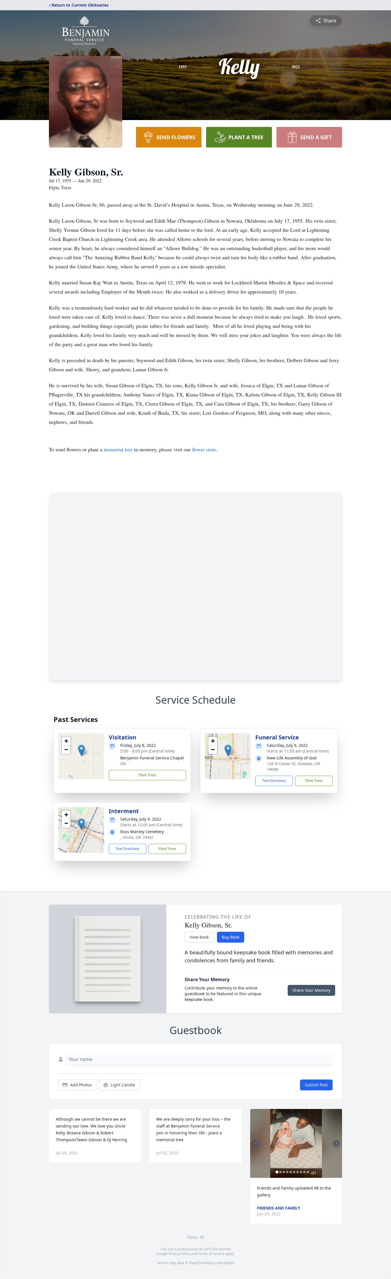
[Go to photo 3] (284, 1172)
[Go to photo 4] (287, 1172)
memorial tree (118, 449)
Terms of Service (211, 1253)
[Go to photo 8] (301, 1172)
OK (123, 763)
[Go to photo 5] (291, 1172)
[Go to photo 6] (294, 1172)
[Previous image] (255, 1143)
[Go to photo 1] (277, 1172)
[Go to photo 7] (298, 1172)
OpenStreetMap (201, 1262)
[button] (81, 750)
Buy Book (230, 937)
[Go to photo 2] (280, 1172)
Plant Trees (147, 775)
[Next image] (336, 1143)
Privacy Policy (179, 1253)
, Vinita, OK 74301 (137, 837)
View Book (199, 937)
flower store (204, 449)
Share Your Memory (311, 990)
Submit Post (316, 1085)
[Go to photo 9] (304, 1172)
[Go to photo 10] (308, 1172)
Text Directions (274, 780)
